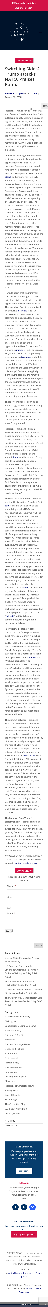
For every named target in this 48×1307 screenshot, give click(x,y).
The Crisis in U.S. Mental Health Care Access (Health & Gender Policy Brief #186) (23, 1001)
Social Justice (11, 1090)
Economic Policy (13, 1030)
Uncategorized (12, 1113)
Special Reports (12, 1095)
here (15, 457)
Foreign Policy (12, 1062)
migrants (20, 350)
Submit (8, 931)
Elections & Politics (14, 1048)
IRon (35, 93)
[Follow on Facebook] (15, 1207)
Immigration (11, 1072)
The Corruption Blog (15, 1104)
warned (32, 657)
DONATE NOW (24, 60)
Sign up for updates (25, 3)
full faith (10, 616)
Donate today (25, 7)
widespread (29, 755)
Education (10, 1039)
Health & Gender (13, 1067)
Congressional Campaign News (20, 1025)
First (9, 897)
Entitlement (11, 1053)
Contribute (24, 1171)
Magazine (10, 1081)
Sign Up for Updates (24, 1234)
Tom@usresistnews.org (25, 863)
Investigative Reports (15, 1076)
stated (25, 587)
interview (22, 310)
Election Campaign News (17, 1044)
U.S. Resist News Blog (16, 1108)
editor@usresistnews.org (20, 1273)
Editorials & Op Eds (15, 93)
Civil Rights (10, 1021)
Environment (11, 1058)
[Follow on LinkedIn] (24, 1207)
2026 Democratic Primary (17, 1016)
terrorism (26, 357)
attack (8, 176)
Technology (11, 1099)
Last (9, 908)
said (7, 505)
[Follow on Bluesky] (32, 1207)
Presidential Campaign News (19, 1085)
